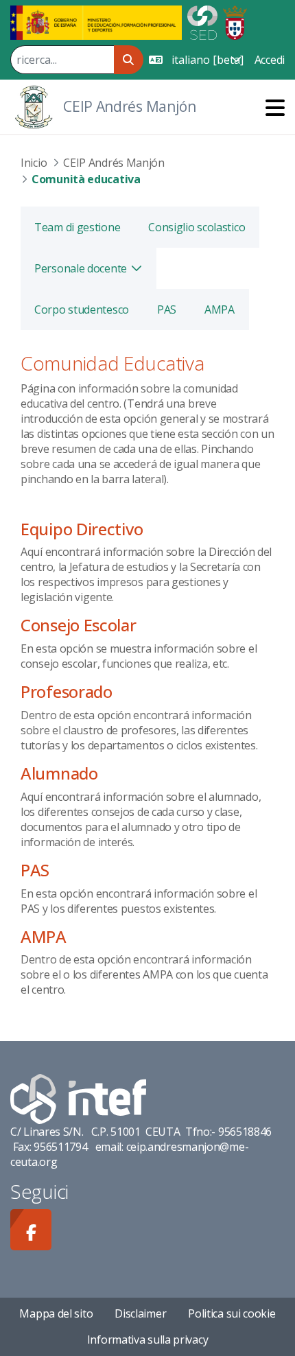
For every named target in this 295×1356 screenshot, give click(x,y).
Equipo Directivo (82, 528)
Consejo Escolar (79, 624)
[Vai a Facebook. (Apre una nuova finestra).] (30, 1229)
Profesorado (67, 691)
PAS (35, 869)
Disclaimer (140, 1313)
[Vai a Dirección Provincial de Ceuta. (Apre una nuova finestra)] (235, 21)
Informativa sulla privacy (148, 1339)
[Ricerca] (128, 60)
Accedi (270, 59)
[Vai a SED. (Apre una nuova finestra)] (202, 21)
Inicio (34, 162)
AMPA (44, 936)
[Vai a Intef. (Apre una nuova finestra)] (78, 1098)
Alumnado (59, 773)
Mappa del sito (56, 1313)
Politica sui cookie (231, 1313)
